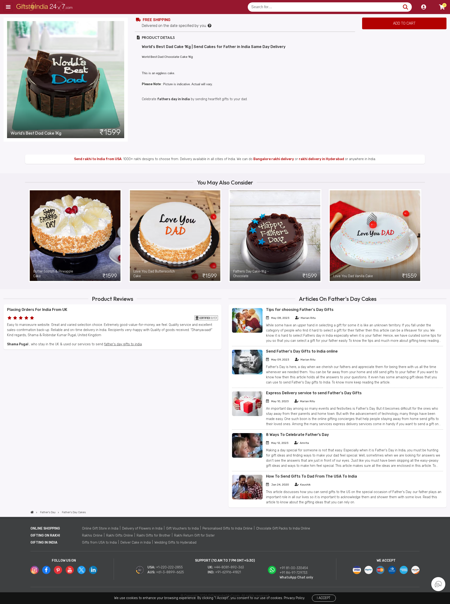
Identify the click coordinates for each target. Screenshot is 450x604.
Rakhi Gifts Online (119, 536)
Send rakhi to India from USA (98, 159)
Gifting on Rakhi (45, 536)
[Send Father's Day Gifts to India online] (247, 373)
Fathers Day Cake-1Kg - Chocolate (251, 273)
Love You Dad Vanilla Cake (353, 276)
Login (423, 7)
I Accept (323, 598)
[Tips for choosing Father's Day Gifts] (247, 332)
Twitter (81, 570)
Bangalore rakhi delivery (273, 159)
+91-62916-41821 (228, 572)
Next (421, 235)
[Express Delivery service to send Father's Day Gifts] (247, 415)
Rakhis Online (92, 536)
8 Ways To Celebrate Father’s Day (297, 434)
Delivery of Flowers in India (142, 528)
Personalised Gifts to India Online (227, 528)
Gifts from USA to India (99, 543)
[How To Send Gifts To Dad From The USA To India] (247, 498)
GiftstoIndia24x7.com (44, 7)
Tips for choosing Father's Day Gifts (300, 309)
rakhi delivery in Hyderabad (321, 159)
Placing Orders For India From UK (37, 309)
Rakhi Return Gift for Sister (194, 536)
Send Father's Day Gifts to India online (302, 351)
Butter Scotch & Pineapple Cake (53, 273)
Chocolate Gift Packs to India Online (283, 528)
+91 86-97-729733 (294, 573)
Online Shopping (45, 528)
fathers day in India (173, 99)
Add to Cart (404, 23)
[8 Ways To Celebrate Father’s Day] (247, 457)
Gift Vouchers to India (182, 528)
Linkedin (93, 570)
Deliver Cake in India (135, 543)
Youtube (70, 570)
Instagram (34, 570)
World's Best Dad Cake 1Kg (36, 133)
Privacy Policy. (294, 598)
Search (405, 7)
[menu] (8, 7)
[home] (32, 512)
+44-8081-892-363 (229, 567)
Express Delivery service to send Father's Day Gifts (314, 393)
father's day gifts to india (123, 344)
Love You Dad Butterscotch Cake (154, 273)
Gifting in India (43, 543)
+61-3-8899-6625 (170, 572)
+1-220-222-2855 (169, 567)
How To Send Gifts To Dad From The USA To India (311, 476)
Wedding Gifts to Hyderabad (175, 543)
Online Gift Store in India (100, 528)
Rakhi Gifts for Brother (153, 536)
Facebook (46, 570)
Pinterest (58, 570)
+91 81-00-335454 (294, 568)
